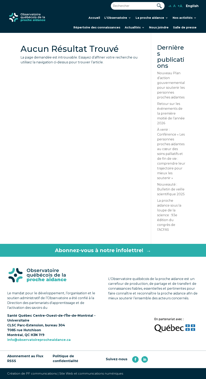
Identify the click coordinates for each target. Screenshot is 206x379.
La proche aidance (150, 18)
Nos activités (183, 18)
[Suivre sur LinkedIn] (144, 359)
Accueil (94, 18)
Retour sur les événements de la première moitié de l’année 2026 (171, 113)
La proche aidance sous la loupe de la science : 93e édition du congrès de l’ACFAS (169, 215)
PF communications (41, 373)
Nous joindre (159, 27)
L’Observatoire (115, 18)
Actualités (133, 27)
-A (169, 6)
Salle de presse (185, 27)
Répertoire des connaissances (96, 27)
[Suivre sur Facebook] (135, 359)
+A (180, 6)
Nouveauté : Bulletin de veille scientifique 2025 (171, 189)
